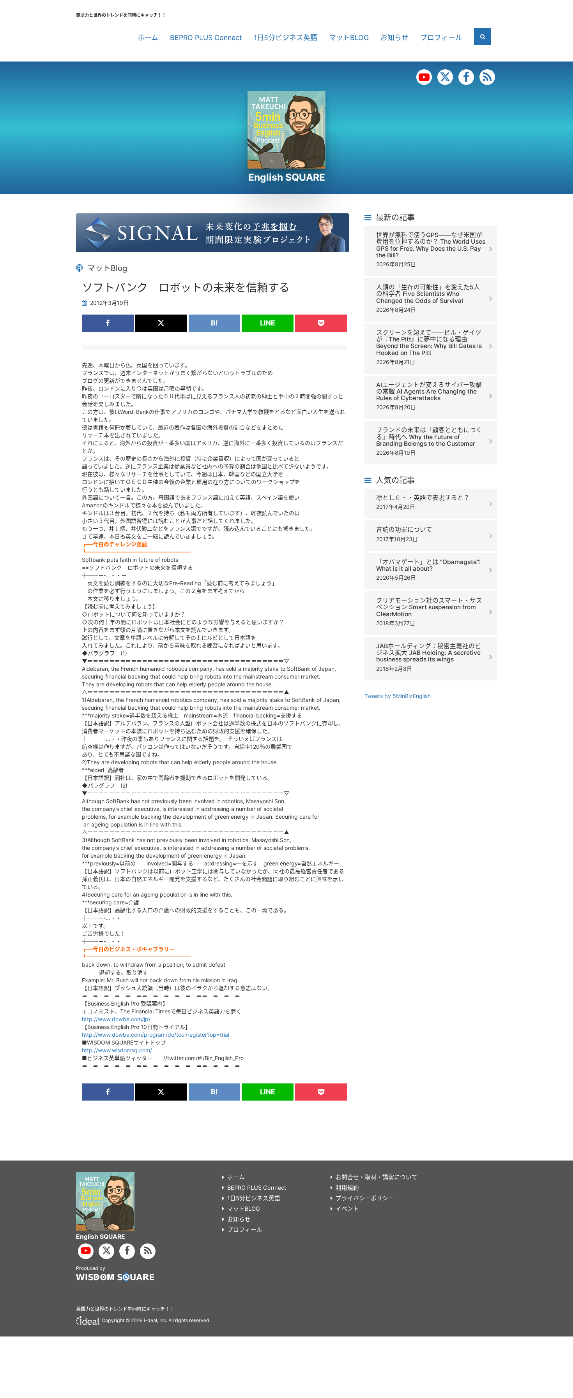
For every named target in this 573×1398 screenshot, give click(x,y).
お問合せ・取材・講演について (376, 1177)
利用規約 (347, 1187)
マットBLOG (349, 37)
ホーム (148, 37)
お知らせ (394, 37)
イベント (347, 1208)
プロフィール (441, 37)
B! (214, 323)
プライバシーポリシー (365, 1198)
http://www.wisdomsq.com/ (117, 1050)
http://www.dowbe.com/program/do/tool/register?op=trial (155, 1034)
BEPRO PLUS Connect (206, 37)
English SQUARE (286, 177)
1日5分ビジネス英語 (285, 37)
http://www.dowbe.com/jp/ (116, 1019)
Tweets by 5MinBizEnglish (397, 696)
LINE (267, 323)
